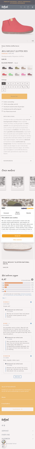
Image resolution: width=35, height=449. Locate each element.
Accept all (17, 235)
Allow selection (17, 239)
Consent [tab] (6, 213)
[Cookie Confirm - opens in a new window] (27, 208)
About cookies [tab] (17, 213)
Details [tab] (29, 213)
